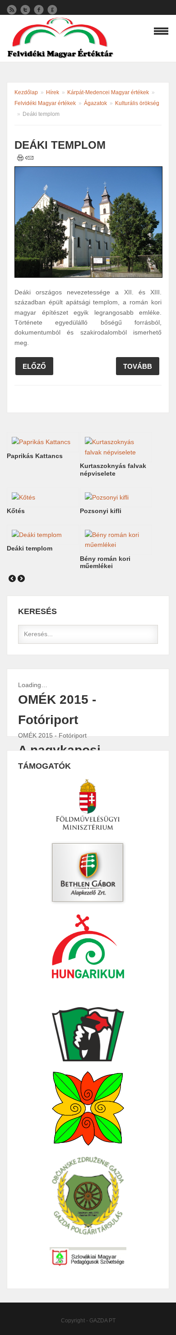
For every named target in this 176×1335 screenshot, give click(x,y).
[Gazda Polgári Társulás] (88, 1196)
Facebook (39, 10)
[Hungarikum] (88, 873)
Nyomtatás (20, 158)
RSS (12, 10)
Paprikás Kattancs (35, 455)
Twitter (25, 10)
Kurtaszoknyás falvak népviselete (113, 469)
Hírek (52, 92)
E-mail (29, 158)
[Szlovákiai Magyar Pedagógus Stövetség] (88, 1257)
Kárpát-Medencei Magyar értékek (108, 92)
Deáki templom (29, 548)
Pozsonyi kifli (100, 510)
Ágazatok (95, 103)
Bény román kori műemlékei (105, 562)
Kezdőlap (26, 92)
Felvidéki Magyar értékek (45, 103)
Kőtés (16, 510)
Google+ (52, 10)
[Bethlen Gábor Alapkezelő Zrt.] (88, 805)
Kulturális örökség (137, 103)
